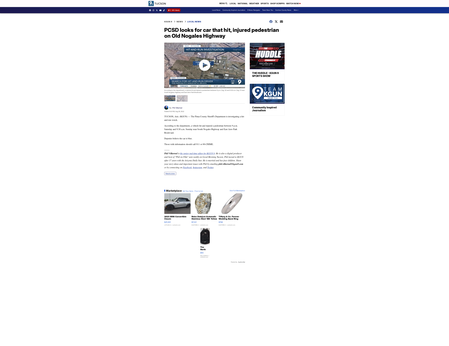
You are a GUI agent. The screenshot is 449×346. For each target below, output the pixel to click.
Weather (254, 3)
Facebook (187, 167)
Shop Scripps (277, 3)
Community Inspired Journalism (234, 10)
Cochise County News (283, 10)
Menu (222, 3)
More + (296, 10)
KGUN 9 (168, 21)
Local (233, 3)
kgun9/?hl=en (154, 10)
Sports (265, 3)
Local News (216, 10)
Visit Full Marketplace (237, 191)
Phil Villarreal (177, 108)
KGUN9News (150, 10)
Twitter (210, 167)
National (243, 3)
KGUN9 (157, 10)
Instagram (197, 167)
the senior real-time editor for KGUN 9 (197, 153)
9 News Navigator (253, 10)
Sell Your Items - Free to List (193, 191)
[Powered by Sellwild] (241, 262)
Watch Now (292, 3)
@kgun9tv (164, 10)
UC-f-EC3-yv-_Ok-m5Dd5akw (161, 10)
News (180, 21)
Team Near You (267, 10)
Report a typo (170, 173)
